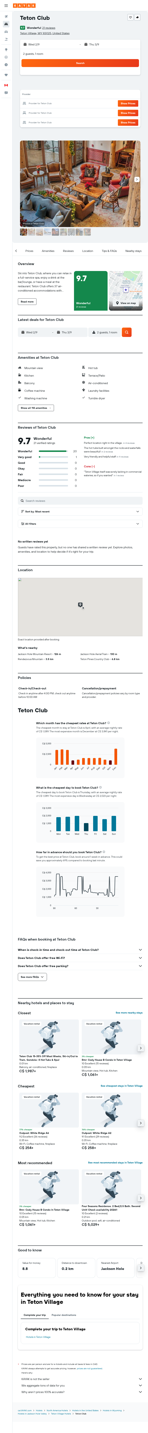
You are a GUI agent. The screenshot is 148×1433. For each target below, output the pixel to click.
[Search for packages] (6, 39)
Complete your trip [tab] (35, 1315)
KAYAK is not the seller (35, 1379)
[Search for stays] (6, 24)
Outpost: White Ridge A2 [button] (96, 1133)
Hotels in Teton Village (38, 1337)
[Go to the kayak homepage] (24, 5)
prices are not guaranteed (89, 1368)
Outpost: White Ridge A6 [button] (34, 1133)
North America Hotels (57, 1410)
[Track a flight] (6, 57)
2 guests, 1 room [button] (33, 53)
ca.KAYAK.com (25, 1410)
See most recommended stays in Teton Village (115, 1162)
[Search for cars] (6, 31)
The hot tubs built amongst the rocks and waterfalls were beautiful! (112, 449)
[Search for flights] (6, 16)
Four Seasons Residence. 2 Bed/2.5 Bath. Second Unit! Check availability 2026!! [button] (111, 1208)
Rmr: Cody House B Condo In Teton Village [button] (107, 1059)
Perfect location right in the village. (109, 443)
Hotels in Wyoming (112, 1410)
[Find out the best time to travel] (6, 64)
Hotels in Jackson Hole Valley (32, 1413)
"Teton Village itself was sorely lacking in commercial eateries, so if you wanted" (113, 473)
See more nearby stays (129, 1012)
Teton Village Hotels (61, 1413)
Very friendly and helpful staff (106, 456)
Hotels (39, 1410)
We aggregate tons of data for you (43, 1385)
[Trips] (6, 75)
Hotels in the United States (85, 1410)
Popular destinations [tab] (64, 1315)
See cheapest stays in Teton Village (122, 1085)
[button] (6, 6)
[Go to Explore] (6, 49)
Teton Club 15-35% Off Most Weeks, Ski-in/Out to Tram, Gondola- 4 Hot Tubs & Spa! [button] (48, 1058)
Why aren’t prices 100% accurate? (42, 1392)
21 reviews (48, 28)
